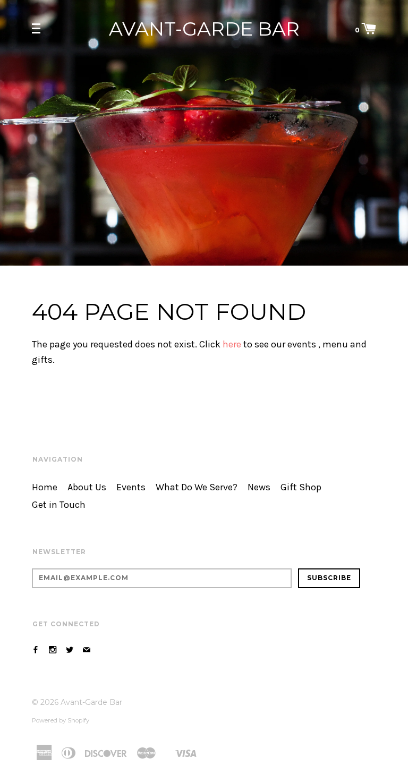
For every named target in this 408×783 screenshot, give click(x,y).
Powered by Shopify (60, 720)
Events (131, 487)
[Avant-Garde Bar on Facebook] (35, 649)
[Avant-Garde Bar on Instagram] (52, 649)
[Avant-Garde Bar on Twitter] (69, 649)
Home (44, 487)
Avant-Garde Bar (204, 29)
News (259, 487)
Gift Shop (300, 487)
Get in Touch (59, 504)
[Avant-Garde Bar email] (86, 649)
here (232, 344)
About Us (86, 487)
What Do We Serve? (196, 487)
